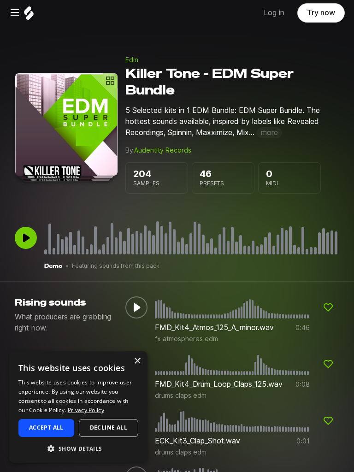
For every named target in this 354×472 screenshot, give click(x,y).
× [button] (137, 361)
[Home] (29, 15)
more (269, 132)
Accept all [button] (46, 427)
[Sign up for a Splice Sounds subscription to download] (328, 307)
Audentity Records (162, 150)
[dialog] (78, 407)
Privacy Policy (86, 410)
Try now (321, 12)
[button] (78, 448)
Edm (131, 60)
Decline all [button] (108, 427)
